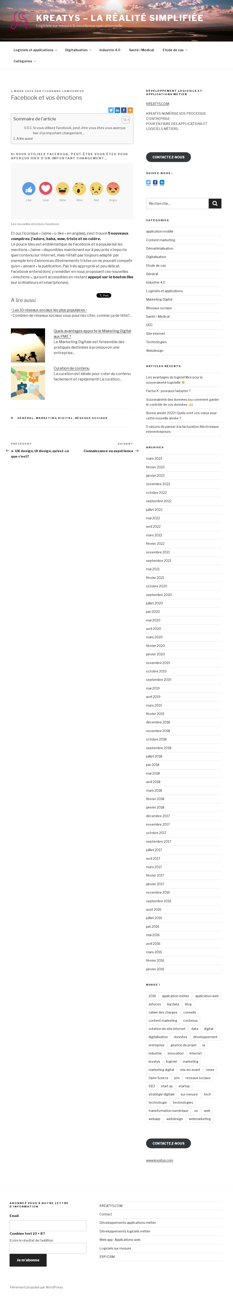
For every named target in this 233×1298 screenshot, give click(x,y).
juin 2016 (152, 926)
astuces (155, 1004)
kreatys (154, 1061)
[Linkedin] (117, 110)
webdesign (174, 1119)
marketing (190, 1061)
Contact (105, 1214)
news (210, 1070)
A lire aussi (24, 138)
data (194, 1029)
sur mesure (189, 1094)
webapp (154, 1119)
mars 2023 (154, 458)
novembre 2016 (158, 892)
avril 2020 (153, 629)
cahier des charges (163, 1012)
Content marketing (160, 240)
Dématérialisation (159, 248)
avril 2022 (153, 526)
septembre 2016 (158, 901)
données (180, 1037)
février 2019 (155, 714)
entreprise (157, 1045)
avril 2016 (153, 944)
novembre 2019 (158, 663)
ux (196, 1111)
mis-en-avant (190, 1070)
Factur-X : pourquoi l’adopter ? (168, 391)
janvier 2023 (155, 475)
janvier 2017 (155, 884)
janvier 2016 (155, 969)
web (207, 1111)
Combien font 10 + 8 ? (27, 1233)
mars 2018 (154, 790)
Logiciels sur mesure (115, 1248)
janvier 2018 (155, 807)
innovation (176, 1053)
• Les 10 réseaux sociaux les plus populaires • (49, 310)
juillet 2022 (154, 510)
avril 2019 (153, 697)
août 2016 (153, 909)
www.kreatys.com (159, 1160)
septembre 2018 (158, 748)
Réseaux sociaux (91, 418)
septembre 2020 (159, 595)
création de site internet (167, 1029)
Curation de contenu (71, 368)
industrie (155, 1053)
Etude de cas (173, 50)
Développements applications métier (127, 1222)
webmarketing (200, 1119)
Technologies (156, 342)
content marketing (163, 1020)
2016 (152, 996)
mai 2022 (153, 518)
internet (196, 1053)
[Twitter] (111, 110)
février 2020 (155, 646)
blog (188, 1004)
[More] (130, 110)
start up (167, 1086)
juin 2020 (153, 612)
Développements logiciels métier (124, 1231)
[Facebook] (124, 110)
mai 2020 (153, 620)
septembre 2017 (158, 841)
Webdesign (154, 350)
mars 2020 (154, 637)
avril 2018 (153, 782)
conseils (189, 1012)
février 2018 (155, 799)
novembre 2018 (158, 731)
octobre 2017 (156, 833)
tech (207, 1094)
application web (207, 996)
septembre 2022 (159, 501)
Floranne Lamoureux (63, 91)
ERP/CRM (107, 1257)
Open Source (158, 1078)
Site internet (155, 333)
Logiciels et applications (33, 50)
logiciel (171, 1061)
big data (173, 1004)
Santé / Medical (141, 50)
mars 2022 (154, 535)
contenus (190, 1020)
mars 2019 (154, 705)
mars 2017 (154, 867)
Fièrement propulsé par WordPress (36, 1287)
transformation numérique (168, 1111)
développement (205, 1037)
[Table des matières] (126, 119)
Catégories (23, 61)
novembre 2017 (158, 824)
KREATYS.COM (157, 104)
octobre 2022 (156, 492)
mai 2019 (153, 688)
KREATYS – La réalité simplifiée (120, 18)
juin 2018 (152, 765)
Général (25, 418)
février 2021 (155, 578)
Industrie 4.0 (109, 50)
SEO (149, 325)
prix (177, 1078)
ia (204, 1045)
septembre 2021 (158, 561)
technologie (158, 1102)
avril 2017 (153, 858)
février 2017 (155, 875)
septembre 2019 (158, 680)
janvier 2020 (155, 654)
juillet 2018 (154, 756)
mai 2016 (153, 935)
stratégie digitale (162, 1094)
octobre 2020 (156, 586)
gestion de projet (183, 1045)
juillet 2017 (154, 850)
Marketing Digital (54, 418)
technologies (183, 1102)
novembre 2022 (158, 484)
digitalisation (158, 1037)
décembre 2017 (158, 816)
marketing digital (161, 1070)
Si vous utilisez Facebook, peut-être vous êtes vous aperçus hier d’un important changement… (79, 130)
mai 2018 (153, 773)
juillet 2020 (154, 603)
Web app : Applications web (119, 1240)
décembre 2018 (158, 722)
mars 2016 (154, 952)
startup (184, 1086)
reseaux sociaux (198, 1078)
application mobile (159, 231)
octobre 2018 (156, 739)
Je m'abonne (28, 1260)
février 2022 (155, 543)
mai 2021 (153, 569)
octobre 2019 (156, 671)
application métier (175, 996)
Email (14, 1216)
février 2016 (155, 960)
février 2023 (155, 467)
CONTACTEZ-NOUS (168, 157)
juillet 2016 (154, 918)
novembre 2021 (158, 552)
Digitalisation (76, 50)
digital (208, 1029)
